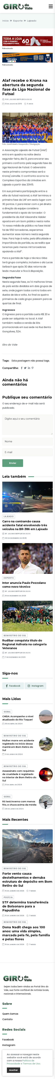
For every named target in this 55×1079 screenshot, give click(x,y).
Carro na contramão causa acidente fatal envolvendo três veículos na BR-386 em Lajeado (25, 525)
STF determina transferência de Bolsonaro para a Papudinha (25, 906)
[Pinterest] (32, 368)
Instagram (8, 1045)
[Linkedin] (29, 368)
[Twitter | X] (25, 368)
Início (5, 20)
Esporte (18, 20)
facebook (14, 685)
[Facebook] (21, 368)
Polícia (8, 897)
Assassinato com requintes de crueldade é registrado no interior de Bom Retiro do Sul (19, 775)
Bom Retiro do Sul (15, 635)
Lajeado (31, 20)
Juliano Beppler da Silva (20, 99)
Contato (7, 1019)
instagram (37, 685)
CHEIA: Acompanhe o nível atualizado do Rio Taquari (17, 718)
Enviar (12, 463)
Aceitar (13, 1070)
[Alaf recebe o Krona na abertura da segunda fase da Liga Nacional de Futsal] (27, 127)
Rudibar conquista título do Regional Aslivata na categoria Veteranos (24, 644)
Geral (7, 711)
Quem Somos (10, 1013)
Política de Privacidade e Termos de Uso (23, 1062)
